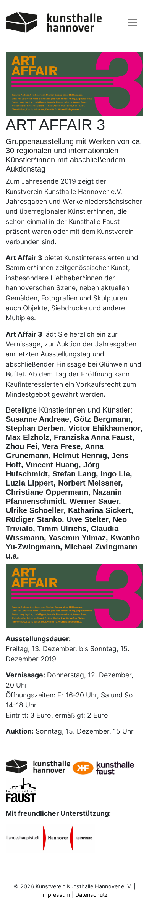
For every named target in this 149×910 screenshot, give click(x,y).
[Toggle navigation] (132, 23)
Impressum (55, 894)
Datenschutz (91, 894)
